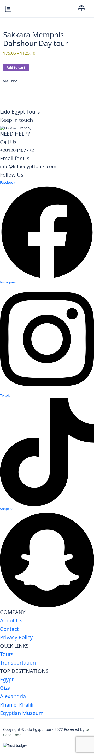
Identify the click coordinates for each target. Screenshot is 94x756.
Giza (5, 687)
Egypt (7, 679)
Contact (9, 628)
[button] (81, 8)
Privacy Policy (16, 637)
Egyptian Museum (22, 713)
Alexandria (13, 696)
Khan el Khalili (16, 704)
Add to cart (16, 67)
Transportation (18, 662)
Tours (7, 654)
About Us (11, 620)
